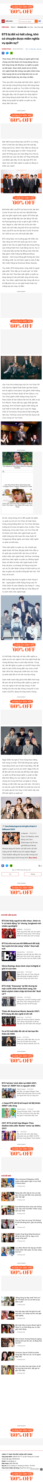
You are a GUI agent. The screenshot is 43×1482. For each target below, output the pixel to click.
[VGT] (3, 21)
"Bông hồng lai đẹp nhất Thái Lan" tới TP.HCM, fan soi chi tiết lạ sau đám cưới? (28, 1301)
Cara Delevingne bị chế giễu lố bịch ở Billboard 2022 (19, 827)
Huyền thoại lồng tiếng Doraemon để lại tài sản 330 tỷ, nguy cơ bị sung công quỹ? (27, 1237)
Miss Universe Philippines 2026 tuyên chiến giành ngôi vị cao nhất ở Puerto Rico (28, 1182)
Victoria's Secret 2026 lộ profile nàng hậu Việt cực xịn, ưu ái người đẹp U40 (28, 1356)
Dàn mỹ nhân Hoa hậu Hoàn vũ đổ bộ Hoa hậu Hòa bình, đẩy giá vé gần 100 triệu (28, 1369)
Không (33, 874)
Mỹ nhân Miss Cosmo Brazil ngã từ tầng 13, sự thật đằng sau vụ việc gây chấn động (28, 1328)
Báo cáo (39, 49)
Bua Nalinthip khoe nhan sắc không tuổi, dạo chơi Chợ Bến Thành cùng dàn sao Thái (28, 1210)
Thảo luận (33, 49)
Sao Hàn (30, 27)
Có (10, 874)
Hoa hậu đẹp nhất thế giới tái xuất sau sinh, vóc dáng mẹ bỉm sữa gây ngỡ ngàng (28, 1314)
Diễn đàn (9, 21)
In (41, 866)
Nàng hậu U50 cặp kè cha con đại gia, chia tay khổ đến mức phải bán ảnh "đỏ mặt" (28, 1196)
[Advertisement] (21, 1401)
